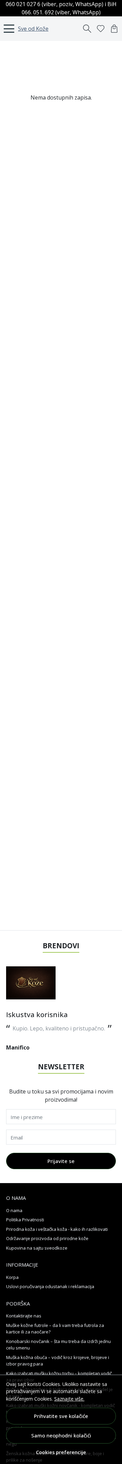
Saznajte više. (69, 1398)
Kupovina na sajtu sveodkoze (36, 1248)
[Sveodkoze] (31, 982)
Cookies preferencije (61, 1452)
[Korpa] (114, 28)
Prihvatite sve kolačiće (61, 1416)
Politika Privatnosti (25, 1220)
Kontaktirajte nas (23, 1316)
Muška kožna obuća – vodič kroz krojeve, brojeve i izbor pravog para (57, 1360)
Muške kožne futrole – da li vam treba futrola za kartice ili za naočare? (55, 1328)
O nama (14, 1210)
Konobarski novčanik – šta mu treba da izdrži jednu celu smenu (58, 1344)
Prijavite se (61, 1161)
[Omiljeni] (101, 28)
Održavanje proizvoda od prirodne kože (47, 1238)
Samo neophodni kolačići (61, 1435)
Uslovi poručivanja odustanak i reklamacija (50, 1286)
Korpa (12, 1277)
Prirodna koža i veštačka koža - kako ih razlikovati (57, 1229)
